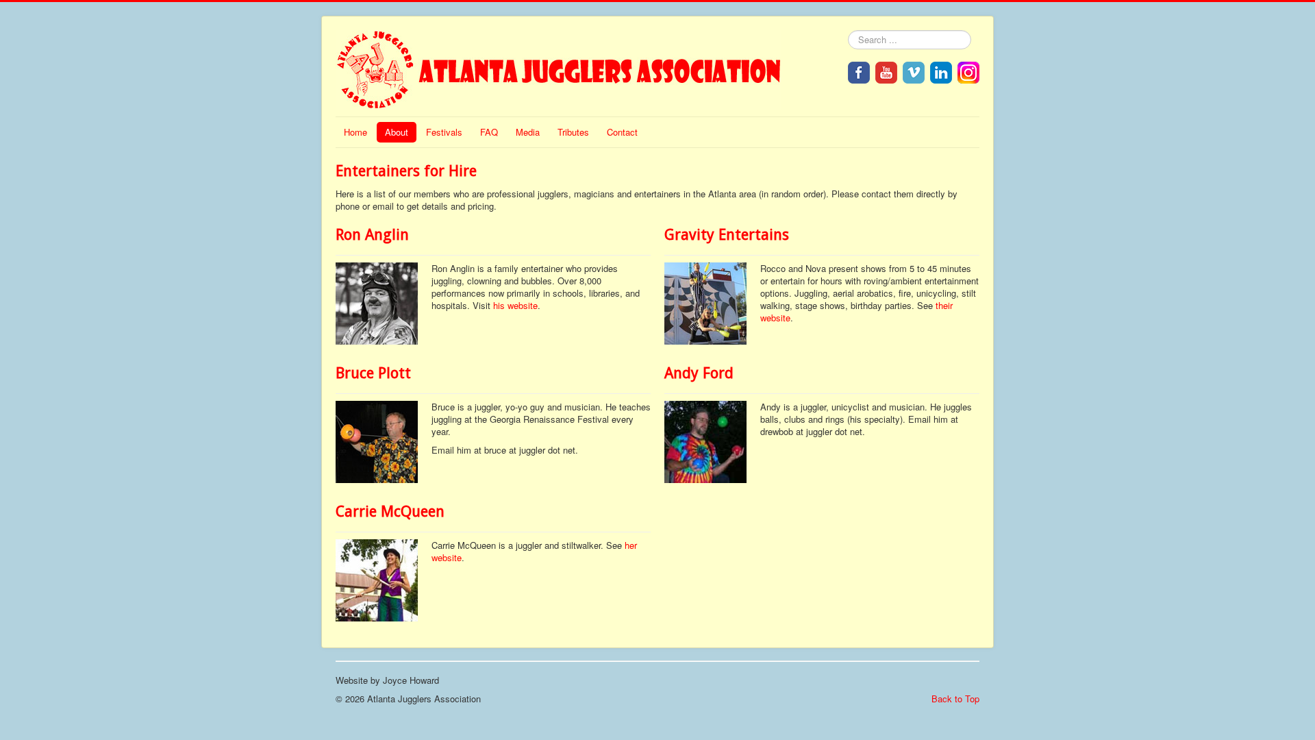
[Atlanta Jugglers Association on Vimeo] (914, 70)
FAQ (489, 131)
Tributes (573, 131)
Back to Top (955, 698)
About (396, 131)
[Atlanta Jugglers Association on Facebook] (859, 70)
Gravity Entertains (726, 234)
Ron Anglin (372, 234)
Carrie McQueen (390, 511)
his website (515, 305)
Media (528, 131)
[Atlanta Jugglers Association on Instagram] (968, 70)
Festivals (444, 131)
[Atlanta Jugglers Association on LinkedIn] (941, 70)
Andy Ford (699, 373)
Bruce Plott (373, 373)
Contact (622, 131)
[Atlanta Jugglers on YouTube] (886, 70)
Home (355, 131)
